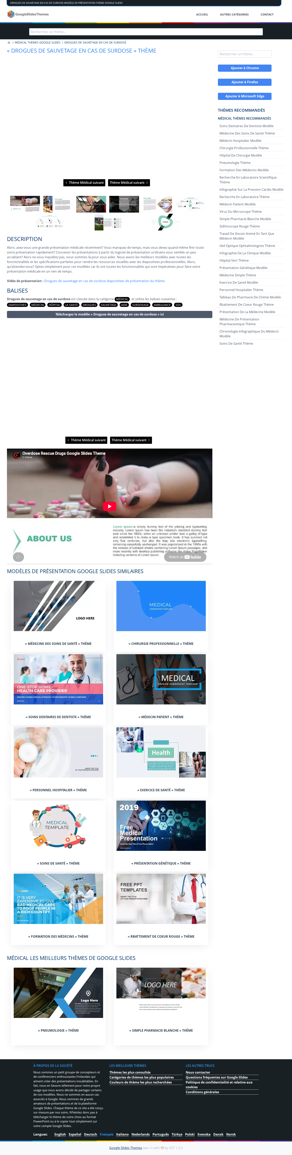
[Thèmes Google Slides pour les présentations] (9, 42)
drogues (89, 305)
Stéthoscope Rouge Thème (239, 226)
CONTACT (267, 14)
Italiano (122, 1134)
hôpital (54, 305)
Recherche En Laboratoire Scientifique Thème (248, 179)
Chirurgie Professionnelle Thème (244, 148)
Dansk (218, 1134)
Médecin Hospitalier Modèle (240, 140)
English (60, 1134)
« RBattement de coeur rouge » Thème (161, 936)
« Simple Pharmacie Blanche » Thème (161, 1030)
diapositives (17, 305)
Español (75, 1134)
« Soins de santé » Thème (58, 863)
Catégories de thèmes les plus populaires (141, 1077)
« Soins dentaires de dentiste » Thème (58, 717)
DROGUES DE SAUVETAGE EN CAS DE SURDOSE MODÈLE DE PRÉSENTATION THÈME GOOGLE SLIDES (66, 3)
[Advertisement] (109, 377)
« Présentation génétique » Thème (161, 863)
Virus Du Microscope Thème (240, 211)
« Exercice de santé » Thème (161, 790)
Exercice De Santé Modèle (238, 282)
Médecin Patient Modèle (237, 204)
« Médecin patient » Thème (161, 717)
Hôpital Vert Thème (234, 260)
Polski (190, 1134)
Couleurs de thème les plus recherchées (140, 1082)
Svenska (204, 1134)
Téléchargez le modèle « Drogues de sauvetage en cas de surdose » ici (109, 314)
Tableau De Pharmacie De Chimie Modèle (250, 297)
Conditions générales (202, 1092)
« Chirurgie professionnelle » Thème (161, 643)
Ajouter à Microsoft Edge (244, 96)
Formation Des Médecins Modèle (244, 170)
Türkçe (177, 1134)
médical (122, 299)
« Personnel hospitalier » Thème (58, 790)
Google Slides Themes (125, 1148)
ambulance (162, 305)
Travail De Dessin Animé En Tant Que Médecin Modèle (246, 236)
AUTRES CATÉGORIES (234, 14)
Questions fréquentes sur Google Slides (217, 1077)
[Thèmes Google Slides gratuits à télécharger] (28, 14)
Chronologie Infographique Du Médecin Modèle (249, 333)
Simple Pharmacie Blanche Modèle (245, 219)
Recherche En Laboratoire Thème (244, 197)
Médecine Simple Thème (237, 275)
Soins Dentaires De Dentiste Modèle (246, 126)
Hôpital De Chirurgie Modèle (240, 155)
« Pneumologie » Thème (58, 1030)
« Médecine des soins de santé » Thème (58, 643)
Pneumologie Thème (234, 163)
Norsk (231, 1134)
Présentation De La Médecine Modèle (247, 312)
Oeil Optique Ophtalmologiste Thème (247, 246)
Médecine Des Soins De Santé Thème (247, 133)
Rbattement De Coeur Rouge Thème (246, 304)
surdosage (140, 305)
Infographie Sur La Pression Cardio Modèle (251, 189)
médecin (37, 305)
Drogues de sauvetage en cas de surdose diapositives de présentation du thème (104, 281)
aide (124, 305)
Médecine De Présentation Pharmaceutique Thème (239, 321)
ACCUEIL (202, 14)
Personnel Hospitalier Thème (241, 290)
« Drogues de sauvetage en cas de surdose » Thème (81, 50)
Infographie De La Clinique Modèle (245, 253)
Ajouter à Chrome (245, 68)
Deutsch (90, 1134)
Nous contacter (198, 1072)
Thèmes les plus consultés (130, 1072)
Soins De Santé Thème (236, 343)
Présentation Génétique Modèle (243, 268)
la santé (71, 305)
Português (161, 1134)
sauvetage (108, 305)
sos (178, 305)
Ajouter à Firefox (245, 82)
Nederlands (140, 1134)
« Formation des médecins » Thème (58, 936)
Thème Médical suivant (86, 182)
